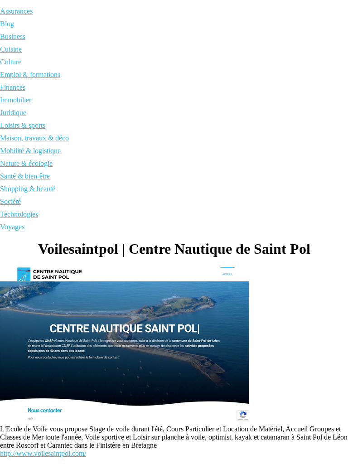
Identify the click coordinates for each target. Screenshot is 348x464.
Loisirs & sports (22, 125)
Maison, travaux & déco (34, 138)
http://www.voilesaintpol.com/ (43, 453)
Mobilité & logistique (30, 151)
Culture (10, 62)
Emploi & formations (30, 74)
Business (12, 36)
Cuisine (11, 49)
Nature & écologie (26, 163)
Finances (12, 87)
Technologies (19, 214)
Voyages (12, 227)
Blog (7, 24)
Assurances (16, 11)
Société (10, 201)
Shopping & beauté (27, 189)
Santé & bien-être (25, 176)
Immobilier (15, 100)
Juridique (13, 112)
